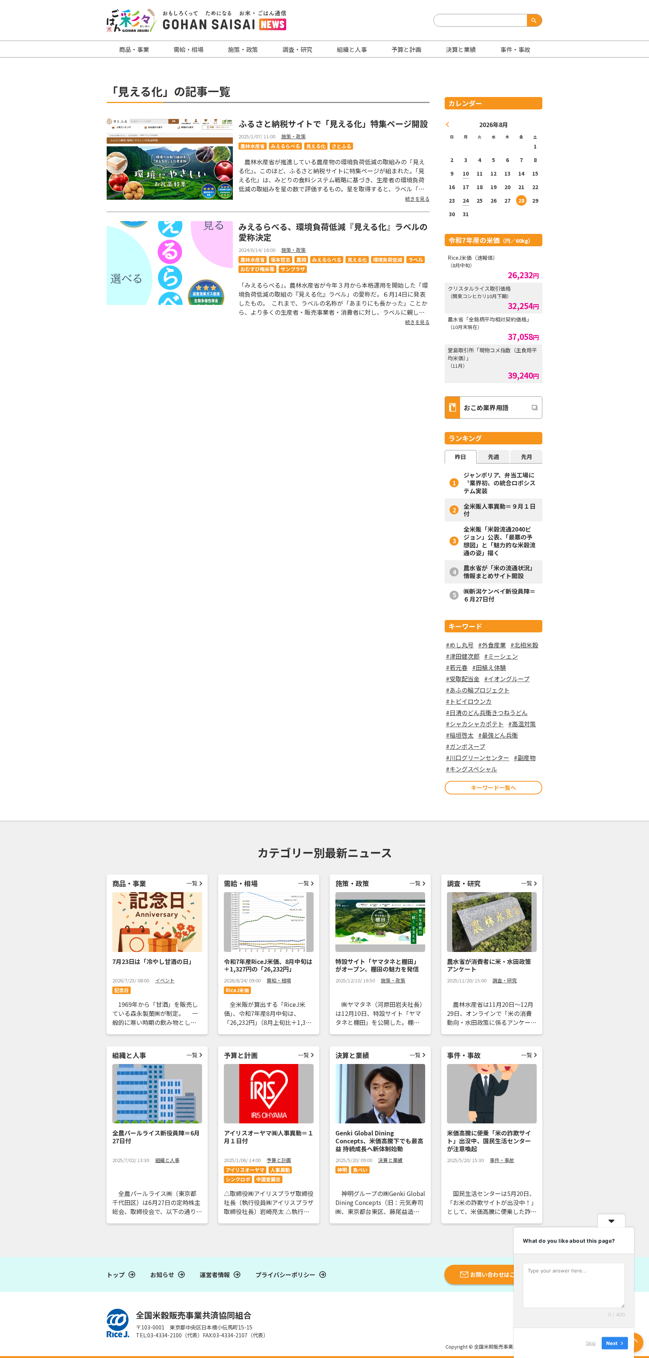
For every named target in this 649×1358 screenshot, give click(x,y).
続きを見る (417, 198)
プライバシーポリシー (285, 1274)
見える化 (316, 146)
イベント (165, 980)
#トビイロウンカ (469, 701)
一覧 (192, 883)
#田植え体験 (489, 667)
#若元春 (457, 667)
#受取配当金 (463, 678)
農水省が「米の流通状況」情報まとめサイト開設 (499, 571)
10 (466, 173)
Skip (591, 1343)
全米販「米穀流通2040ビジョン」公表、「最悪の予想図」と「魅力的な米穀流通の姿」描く (499, 540)
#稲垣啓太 (460, 735)
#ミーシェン (501, 656)
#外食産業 (492, 644)
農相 (301, 259)
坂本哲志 (280, 259)
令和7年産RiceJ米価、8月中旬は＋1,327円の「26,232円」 (268, 965)
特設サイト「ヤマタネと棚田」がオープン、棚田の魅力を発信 (377, 965)
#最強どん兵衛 (498, 735)
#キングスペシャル (471, 768)
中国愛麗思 (268, 1179)
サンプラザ (293, 269)
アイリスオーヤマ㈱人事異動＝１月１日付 (269, 1136)
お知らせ (162, 1274)
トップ (116, 1274)
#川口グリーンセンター (477, 757)
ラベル (415, 259)
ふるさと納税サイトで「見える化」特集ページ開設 (333, 123)
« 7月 (448, 124)
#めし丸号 (460, 644)
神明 (342, 1169)
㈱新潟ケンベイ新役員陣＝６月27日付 (499, 595)
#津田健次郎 (463, 656)
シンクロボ (238, 1179)
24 (466, 200)
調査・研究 (297, 49)
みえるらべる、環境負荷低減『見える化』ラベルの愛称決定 (333, 231)
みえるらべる (285, 146)
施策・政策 (243, 49)
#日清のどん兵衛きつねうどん (487, 712)
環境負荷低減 (387, 259)
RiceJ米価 (237, 990)
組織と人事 (352, 49)
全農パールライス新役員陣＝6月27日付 (156, 1136)
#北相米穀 (524, 644)
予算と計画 (406, 49)
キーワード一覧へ (493, 787)
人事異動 (280, 1169)
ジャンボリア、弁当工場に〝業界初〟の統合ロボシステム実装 (499, 482)
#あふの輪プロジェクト (478, 689)
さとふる (341, 146)
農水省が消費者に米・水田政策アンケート (489, 965)
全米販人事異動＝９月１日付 (499, 510)
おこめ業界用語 (486, 407)
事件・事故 (502, 1160)
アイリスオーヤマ (245, 1169)
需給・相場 (189, 49)
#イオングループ (507, 678)
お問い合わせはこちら (498, 1274)
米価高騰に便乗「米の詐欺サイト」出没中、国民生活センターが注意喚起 (489, 1140)
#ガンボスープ (465, 746)
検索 (533, 20)
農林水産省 (252, 146)
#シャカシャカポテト (475, 723)
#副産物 (525, 757)
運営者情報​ (215, 1274)
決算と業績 (461, 49)
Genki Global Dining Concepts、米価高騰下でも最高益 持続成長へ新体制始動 (379, 1140)
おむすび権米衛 (257, 269)
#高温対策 (522, 723)
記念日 (121, 990)
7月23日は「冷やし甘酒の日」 (153, 961)
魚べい (360, 1169)
